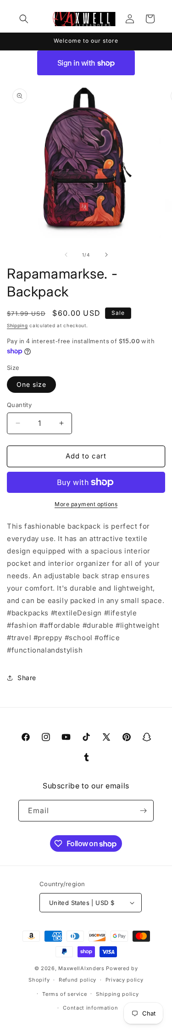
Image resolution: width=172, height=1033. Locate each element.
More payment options (86, 504)
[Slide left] (66, 255)
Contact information (90, 1008)
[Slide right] (106, 255)
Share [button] (26, 677)
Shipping (17, 325)
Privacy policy (124, 980)
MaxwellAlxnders (81, 968)
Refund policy (77, 980)
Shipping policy (117, 994)
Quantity (19, 404)
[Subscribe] (143, 810)
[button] (24, 19)
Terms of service (64, 994)
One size (31, 384)
